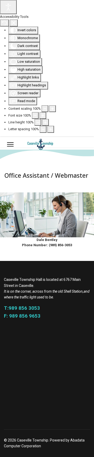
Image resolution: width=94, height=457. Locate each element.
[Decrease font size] (35, 115)
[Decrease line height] (37, 122)
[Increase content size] (52, 108)
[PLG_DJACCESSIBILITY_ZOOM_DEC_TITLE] (45, 108)
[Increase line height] (45, 122)
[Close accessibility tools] (14, 22)
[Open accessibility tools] (8, 7)
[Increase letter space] (50, 129)
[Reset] (4, 22)
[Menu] (10, 144)
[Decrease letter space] (43, 129)
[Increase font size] (42, 115)
